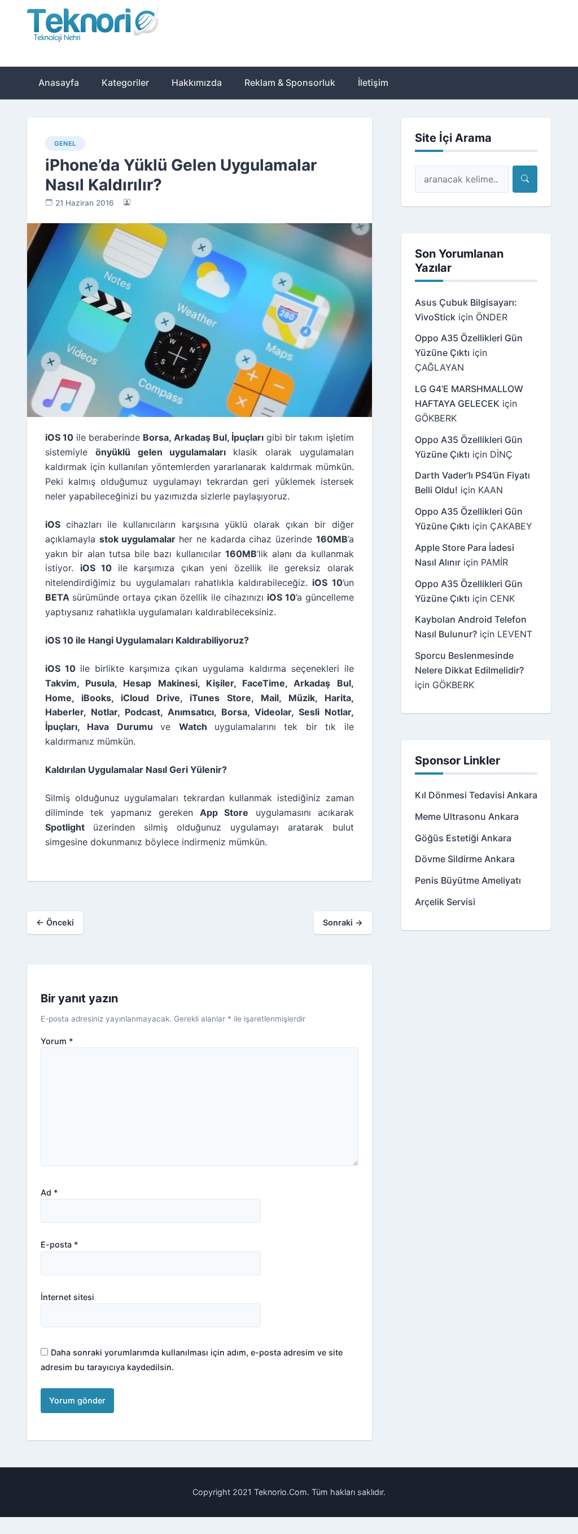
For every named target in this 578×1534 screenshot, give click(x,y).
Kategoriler (125, 82)
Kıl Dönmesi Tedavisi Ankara (476, 795)
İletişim (373, 82)
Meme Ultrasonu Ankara (467, 816)
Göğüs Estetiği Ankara (463, 838)
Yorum (57, 1041)
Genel (65, 143)
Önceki (55, 922)
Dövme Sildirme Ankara (465, 858)
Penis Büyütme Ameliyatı (468, 880)
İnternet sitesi (67, 1297)
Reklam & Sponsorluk (289, 82)
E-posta (59, 1245)
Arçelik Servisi (445, 901)
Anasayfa (58, 82)
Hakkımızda (197, 82)
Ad (49, 1193)
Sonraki (343, 922)
